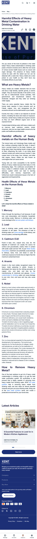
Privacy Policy (10, 532)
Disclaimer (19, 532)
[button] (33, 3)
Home (3, 11)
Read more (18, 463)
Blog (8, 11)
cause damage (19, 239)
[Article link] (18, 438)
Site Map (26, 532)
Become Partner (8, 506)
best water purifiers (15, 401)
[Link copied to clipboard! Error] (21, 31)
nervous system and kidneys (24, 227)
